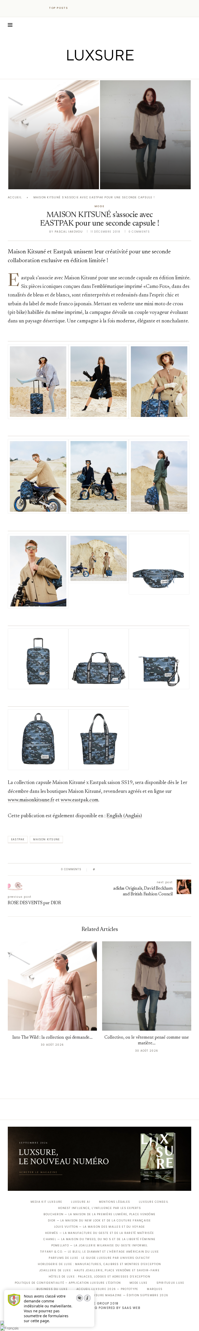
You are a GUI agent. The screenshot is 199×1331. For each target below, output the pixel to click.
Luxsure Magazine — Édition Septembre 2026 (128, 1295)
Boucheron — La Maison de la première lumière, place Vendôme (99, 1214)
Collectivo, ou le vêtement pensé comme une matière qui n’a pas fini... (143, 167)
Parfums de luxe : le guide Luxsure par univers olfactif (99, 1258)
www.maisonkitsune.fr (31, 800)
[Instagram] (96, 71)
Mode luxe (138, 1283)
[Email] (117, 71)
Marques (154, 1289)
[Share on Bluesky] (133, 869)
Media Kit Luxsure (46, 1202)
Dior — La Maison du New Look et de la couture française (99, 1220)
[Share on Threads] (128, 869)
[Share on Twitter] (109, 869)
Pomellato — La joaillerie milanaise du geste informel (99, 1245)
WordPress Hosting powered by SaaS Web (99, 1308)
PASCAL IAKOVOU (34, 180)
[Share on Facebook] (104, 869)
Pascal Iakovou (69, 232)
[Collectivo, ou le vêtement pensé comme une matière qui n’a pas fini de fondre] (145, 134)
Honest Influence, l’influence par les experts (99, 1208)
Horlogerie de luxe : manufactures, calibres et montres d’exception (99, 1264)
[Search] (188, 24)
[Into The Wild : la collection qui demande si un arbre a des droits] (53, 134)
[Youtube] (110, 71)
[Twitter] (88, 71)
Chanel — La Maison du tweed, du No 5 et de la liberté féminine (99, 1239)
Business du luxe (52, 1289)
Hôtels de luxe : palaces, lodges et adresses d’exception (99, 1277)
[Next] (83, 8)
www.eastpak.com (79, 800)
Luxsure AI (80, 1202)
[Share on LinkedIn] (118, 869)
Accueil (15, 197)
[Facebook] (81, 71)
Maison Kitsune (46, 839)
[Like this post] (97, 869)
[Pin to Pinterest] (113, 869)
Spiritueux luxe (170, 1283)
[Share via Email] (138, 869)
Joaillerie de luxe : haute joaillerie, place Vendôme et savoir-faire (99, 1270)
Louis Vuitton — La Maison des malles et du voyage (99, 1227)
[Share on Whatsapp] (124, 869)
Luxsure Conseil (153, 1202)
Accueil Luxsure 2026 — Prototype (107, 1289)
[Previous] (77, 8)
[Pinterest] (103, 71)
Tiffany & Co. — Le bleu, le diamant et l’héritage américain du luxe (99, 1252)
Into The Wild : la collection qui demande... (52, 1038)
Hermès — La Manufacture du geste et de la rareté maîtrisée (99, 1233)
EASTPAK (17, 839)
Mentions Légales (114, 1202)
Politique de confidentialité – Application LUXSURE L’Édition (68, 1283)
